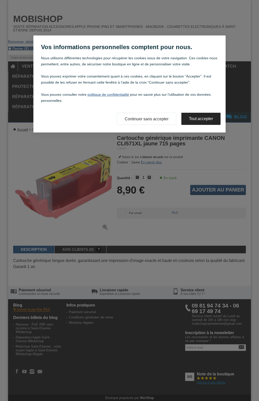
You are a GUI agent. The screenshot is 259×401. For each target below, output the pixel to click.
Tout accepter (201, 119)
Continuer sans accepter (146, 119)
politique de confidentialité (108, 94)
